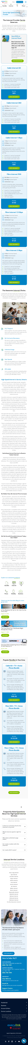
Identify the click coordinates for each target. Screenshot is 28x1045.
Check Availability (14, 96)
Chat (15, 2)
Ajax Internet (14, 874)
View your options (17, 60)
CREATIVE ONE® (17, 1037)
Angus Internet (13, 878)
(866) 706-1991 (7, 965)
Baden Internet (13, 888)
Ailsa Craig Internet (13, 872)
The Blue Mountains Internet (14, 902)
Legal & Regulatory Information (14, 1033)
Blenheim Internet (13, 900)
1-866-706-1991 (13, 2)
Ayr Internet (14, 886)
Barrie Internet (13, 890)
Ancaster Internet (14, 876)
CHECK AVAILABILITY (8, 953)
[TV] (17, 5)
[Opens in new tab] (5, 1041)
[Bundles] (5, 5)
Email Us (5, 983)
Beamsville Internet (14, 892)
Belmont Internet (14, 896)
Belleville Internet (14, 894)
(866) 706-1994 (7, 973)
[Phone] (23, 5)
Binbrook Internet (14, 898)
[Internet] (11, 5)
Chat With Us (6, 979)
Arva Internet (14, 882)
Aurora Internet (14, 884)
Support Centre (7, 988)
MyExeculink (20, 2)
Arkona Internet (14, 880)
